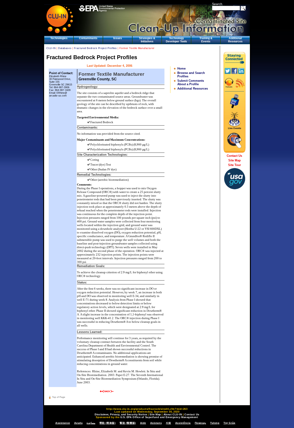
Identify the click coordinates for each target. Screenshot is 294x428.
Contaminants (88, 38)
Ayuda (78, 423)
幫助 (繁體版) (128, 423)
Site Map (234, 160)
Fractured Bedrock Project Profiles (95, 48)
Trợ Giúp (229, 423)
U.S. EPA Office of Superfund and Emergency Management (159, 417)
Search (217, 4)
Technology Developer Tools (176, 40)
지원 (168, 423)
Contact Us (234, 155)
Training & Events (205, 40)
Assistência (183, 423)
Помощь (200, 423)
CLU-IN (51, 48)
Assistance (62, 423)
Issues (117, 38)
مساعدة (91, 423)
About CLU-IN (173, 414)
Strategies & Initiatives (147, 40)
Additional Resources (235, 40)
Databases (64, 48)
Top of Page (58, 397)
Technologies (59, 38)
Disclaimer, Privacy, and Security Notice (121, 414)
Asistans (156, 423)
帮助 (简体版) (107, 423)
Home (181, 68)
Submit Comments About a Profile (190, 82)
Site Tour (234, 165)
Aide (143, 423)
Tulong (214, 423)
